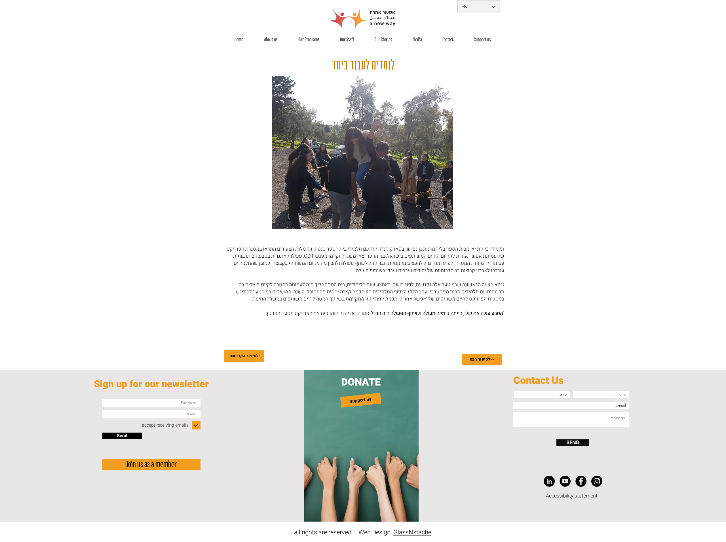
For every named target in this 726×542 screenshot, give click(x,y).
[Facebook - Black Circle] (580, 481)
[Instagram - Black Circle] (596, 481)
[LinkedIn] (549, 481)
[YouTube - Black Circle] (565, 481)
